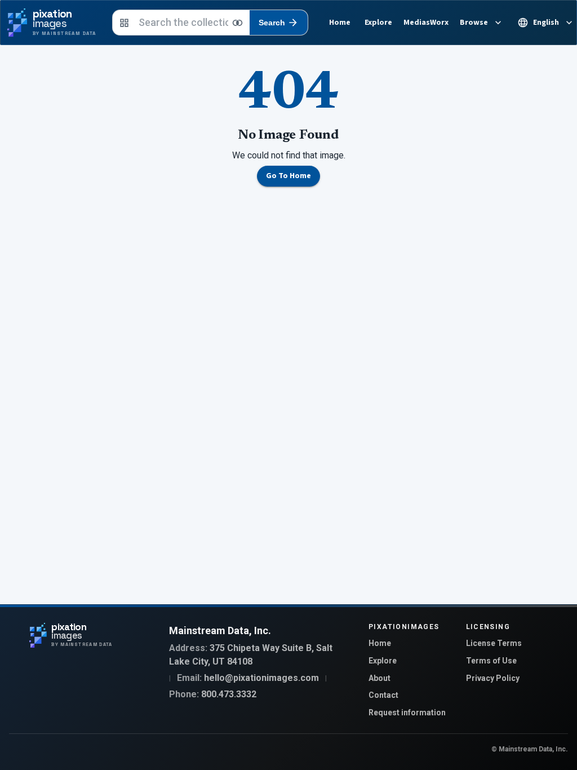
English (546, 22)
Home (339, 22)
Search (272, 22)
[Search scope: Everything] (124, 22)
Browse (474, 22)
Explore (378, 22)
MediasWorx (426, 22)
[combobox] (183, 23)
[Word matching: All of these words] (237, 22)
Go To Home (288, 176)
